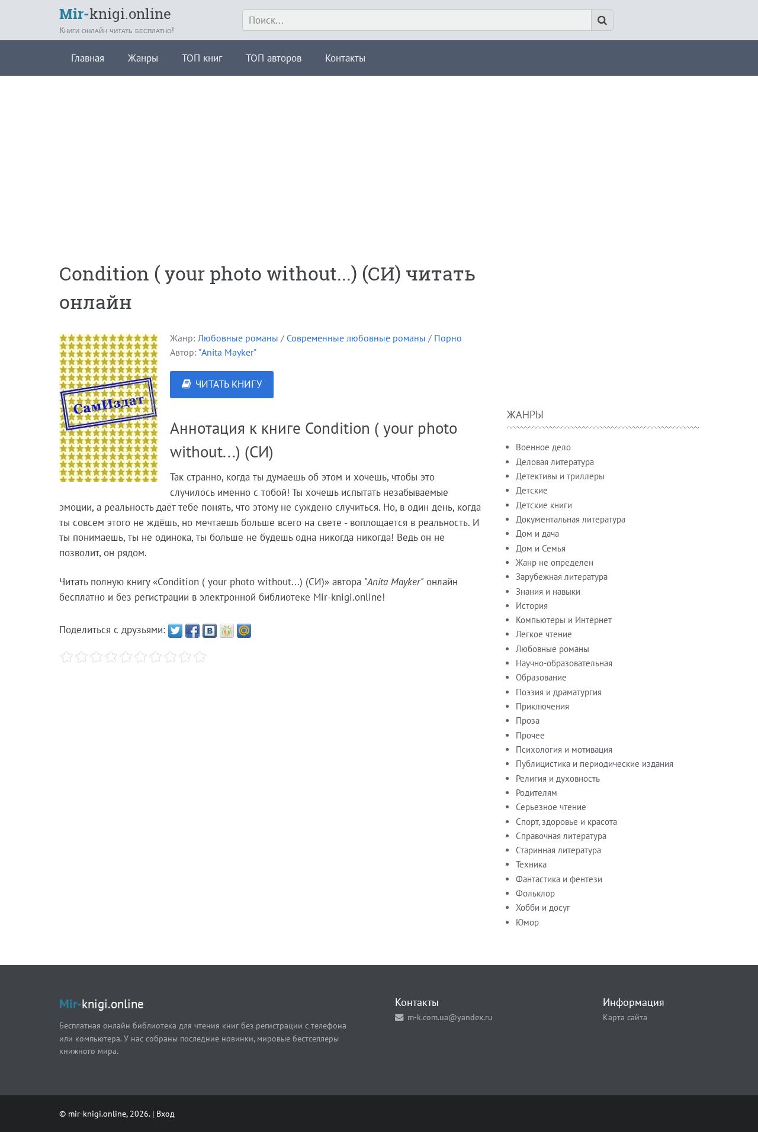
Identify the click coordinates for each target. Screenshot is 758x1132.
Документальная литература (570, 519)
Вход (165, 1113)
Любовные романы (238, 338)
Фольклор (535, 893)
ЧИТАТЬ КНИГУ (228, 384)
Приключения (542, 706)
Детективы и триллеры (560, 476)
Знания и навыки (548, 591)
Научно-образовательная (564, 663)
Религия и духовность (558, 778)
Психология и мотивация (564, 749)
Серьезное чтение (551, 806)
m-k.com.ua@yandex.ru (450, 1017)
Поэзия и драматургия (559, 692)
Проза (527, 720)
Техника (531, 864)
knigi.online (115, 13)
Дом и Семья (541, 548)
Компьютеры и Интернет (564, 619)
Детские (532, 490)
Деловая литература (555, 461)
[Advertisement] (379, 158)
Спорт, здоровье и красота (566, 821)
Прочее (530, 735)
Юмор (527, 922)
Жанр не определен (554, 562)
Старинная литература (558, 850)
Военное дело (543, 447)
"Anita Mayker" (227, 352)
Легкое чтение (544, 634)
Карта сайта (625, 1017)
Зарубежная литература (562, 576)
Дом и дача (537, 533)
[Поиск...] (602, 20)
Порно (448, 338)
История (532, 605)
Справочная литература (561, 835)
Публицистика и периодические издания (594, 763)
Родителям (536, 792)
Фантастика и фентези (559, 879)
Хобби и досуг (543, 907)
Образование (541, 677)
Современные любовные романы (356, 338)
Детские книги (544, 505)
